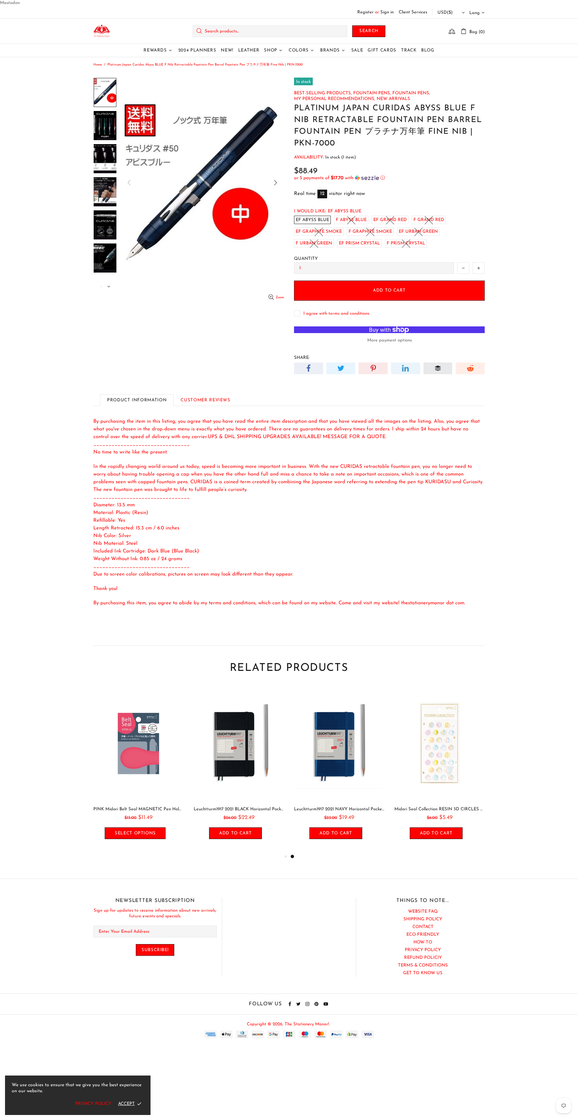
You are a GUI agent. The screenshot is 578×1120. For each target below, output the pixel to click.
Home (97, 65)
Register (365, 12)
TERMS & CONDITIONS (423, 965)
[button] (389, 178)
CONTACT (423, 927)
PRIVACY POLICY (423, 950)
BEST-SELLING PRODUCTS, (323, 93)
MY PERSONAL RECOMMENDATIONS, (334, 99)
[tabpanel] (339, 769)
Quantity (306, 259)
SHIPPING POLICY (422, 919)
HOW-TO (422, 942)
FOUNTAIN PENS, (372, 93)
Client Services (413, 12)
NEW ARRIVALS (393, 99)
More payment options (389, 340)
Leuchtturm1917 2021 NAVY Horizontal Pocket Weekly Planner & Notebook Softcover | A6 (339, 809)
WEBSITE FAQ (423, 911)
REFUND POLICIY (423, 957)
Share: (301, 357)
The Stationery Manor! (101, 31)
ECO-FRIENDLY (422, 934)
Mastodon (10, 3)
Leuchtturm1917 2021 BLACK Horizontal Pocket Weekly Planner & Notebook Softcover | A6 (239, 809)
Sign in (387, 12)
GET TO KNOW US (423, 973)
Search (368, 31)
